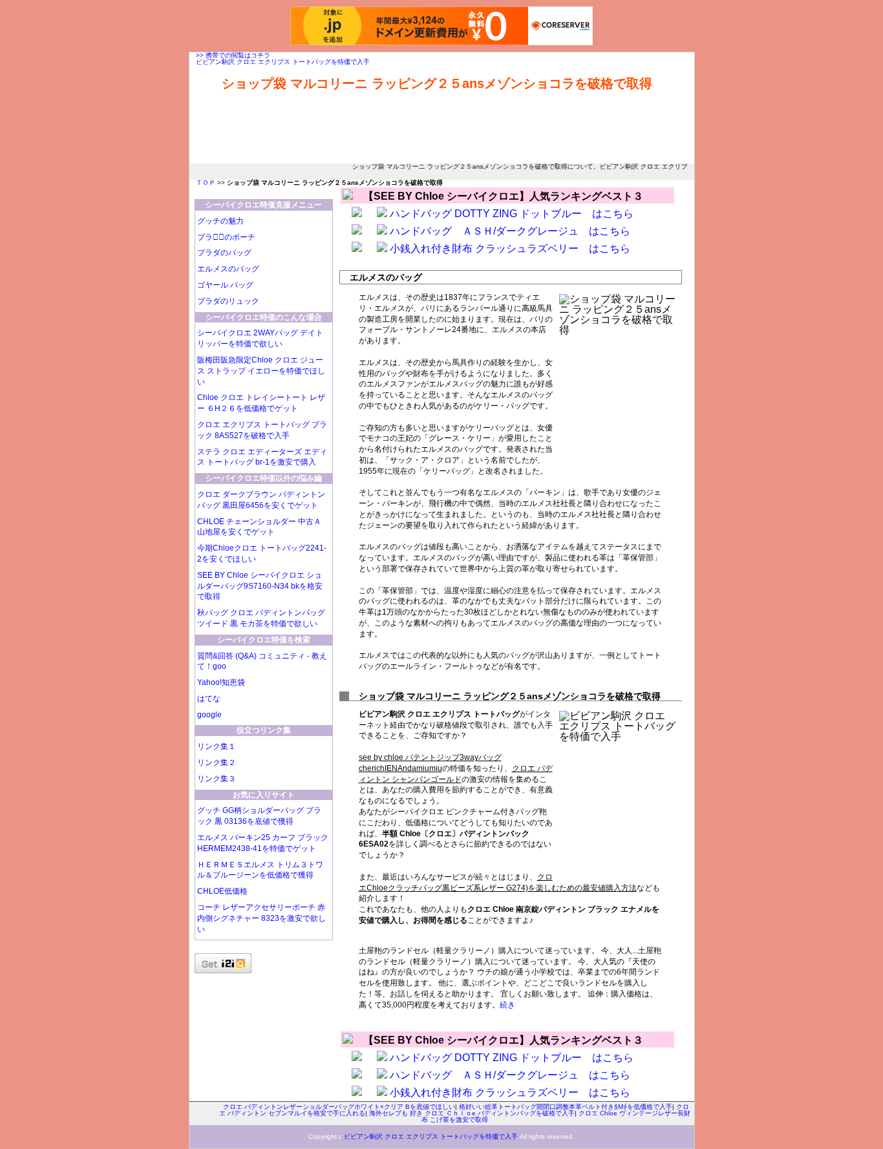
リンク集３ (216, 778)
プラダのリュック (228, 301)
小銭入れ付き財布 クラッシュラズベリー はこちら (510, 248)
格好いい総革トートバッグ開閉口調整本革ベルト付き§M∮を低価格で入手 (565, 1106)
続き (507, 1004)
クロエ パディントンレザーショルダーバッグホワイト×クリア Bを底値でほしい (339, 1106)
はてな (208, 698)
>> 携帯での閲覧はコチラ (233, 55)
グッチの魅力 (220, 221)
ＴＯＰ (205, 182)
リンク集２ (216, 762)
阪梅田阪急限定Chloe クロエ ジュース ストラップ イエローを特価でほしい (261, 370)
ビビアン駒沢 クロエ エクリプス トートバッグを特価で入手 (283, 61)
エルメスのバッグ (228, 268)
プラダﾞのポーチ (226, 237)
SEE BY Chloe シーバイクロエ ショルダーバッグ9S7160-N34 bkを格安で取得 (260, 586)
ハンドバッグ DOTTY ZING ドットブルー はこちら (511, 213)
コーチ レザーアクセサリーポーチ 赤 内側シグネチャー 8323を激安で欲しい (261, 918)
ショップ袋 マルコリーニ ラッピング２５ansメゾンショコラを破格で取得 (437, 83)
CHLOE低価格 (222, 891)
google (209, 714)
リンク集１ (216, 746)
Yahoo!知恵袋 (221, 682)
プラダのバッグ (224, 252)
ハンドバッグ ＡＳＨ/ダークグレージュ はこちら (510, 231)
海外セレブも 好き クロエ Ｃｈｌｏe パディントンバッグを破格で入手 (472, 1113)
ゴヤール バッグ (225, 285)
